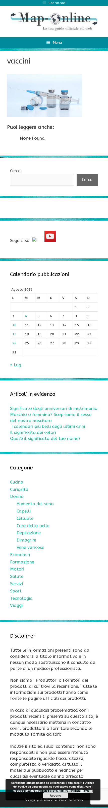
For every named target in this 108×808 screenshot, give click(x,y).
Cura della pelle (33, 525)
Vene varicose (30, 547)
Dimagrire (26, 540)
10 (14, 325)
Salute (16, 576)
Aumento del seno (35, 503)
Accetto (55, 795)
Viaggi (16, 605)
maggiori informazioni (78, 790)
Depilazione (29, 532)
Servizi (16, 583)
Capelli (24, 511)
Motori (17, 569)
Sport (16, 590)
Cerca (15, 170)
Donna (17, 496)
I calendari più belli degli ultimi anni (48, 426)
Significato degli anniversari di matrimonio (53, 408)
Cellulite (25, 518)
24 (14, 343)
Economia (20, 554)
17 (14, 334)
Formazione (22, 561)
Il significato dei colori (33, 432)
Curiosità (19, 489)
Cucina (16, 482)
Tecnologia (21, 598)
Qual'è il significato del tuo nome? (45, 438)
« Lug (15, 364)
